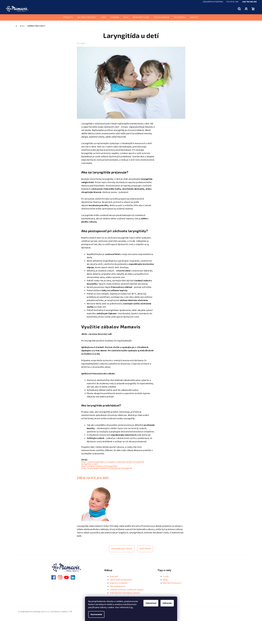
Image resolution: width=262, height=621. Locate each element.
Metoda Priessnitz (172, 583)
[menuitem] (68, 17)
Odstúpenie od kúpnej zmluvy (125, 592)
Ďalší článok (145, 548)
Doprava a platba (118, 583)
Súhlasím (167, 603)
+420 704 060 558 (249, 1)
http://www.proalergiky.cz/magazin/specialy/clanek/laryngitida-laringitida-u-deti (113, 463)
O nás (166, 576)
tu (132, 607)
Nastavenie (96, 614)
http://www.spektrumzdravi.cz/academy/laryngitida (106, 468)
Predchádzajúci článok (121, 548)
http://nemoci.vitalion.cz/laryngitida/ (99, 466)
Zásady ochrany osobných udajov (127, 589)
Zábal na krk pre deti (93, 478)
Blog (165, 579)
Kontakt (114, 576)
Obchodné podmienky (121, 579)
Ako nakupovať (117, 586)
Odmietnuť (151, 603)
